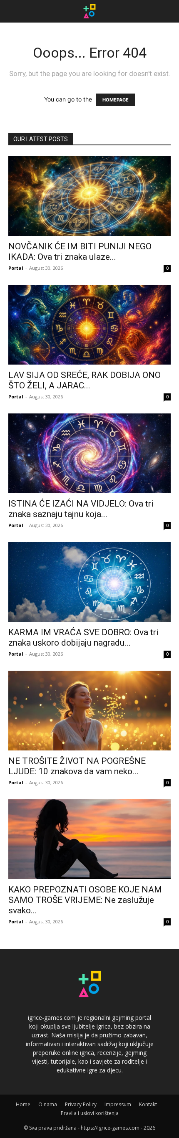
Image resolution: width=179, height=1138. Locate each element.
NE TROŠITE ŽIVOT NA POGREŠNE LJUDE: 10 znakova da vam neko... (77, 766)
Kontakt (148, 1104)
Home (23, 1104)
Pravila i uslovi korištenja (90, 1113)
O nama (47, 1104)
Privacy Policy (81, 1104)
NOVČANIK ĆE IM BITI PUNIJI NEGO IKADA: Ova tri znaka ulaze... (80, 251)
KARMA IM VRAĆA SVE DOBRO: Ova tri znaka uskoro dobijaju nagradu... (83, 637)
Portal (15, 268)
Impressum (117, 1104)
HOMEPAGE (115, 100)
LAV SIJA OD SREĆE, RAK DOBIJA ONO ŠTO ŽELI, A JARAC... (84, 380)
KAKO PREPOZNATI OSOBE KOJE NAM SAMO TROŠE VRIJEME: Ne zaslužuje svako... (85, 900)
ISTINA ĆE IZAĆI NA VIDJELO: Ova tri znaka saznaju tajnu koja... (81, 509)
